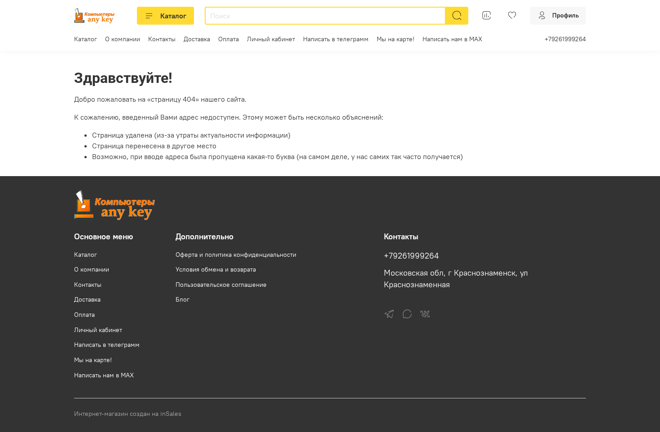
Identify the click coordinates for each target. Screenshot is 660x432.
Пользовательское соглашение (221, 285)
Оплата (228, 39)
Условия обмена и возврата (216, 269)
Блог (182, 299)
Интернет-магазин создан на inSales (127, 414)
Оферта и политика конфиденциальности (236, 255)
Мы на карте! (395, 39)
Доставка (197, 39)
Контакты (162, 39)
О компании (122, 39)
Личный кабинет (271, 39)
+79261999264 (565, 39)
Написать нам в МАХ (452, 39)
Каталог (173, 15)
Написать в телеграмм (336, 39)
